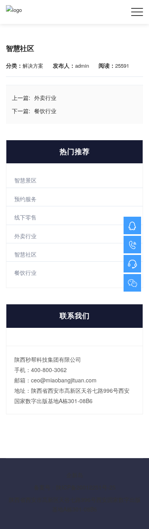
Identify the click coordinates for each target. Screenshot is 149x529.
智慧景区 (25, 180)
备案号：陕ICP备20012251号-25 (75, 487)
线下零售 (25, 217)
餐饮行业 (25, 272)
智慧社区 (25, 254)
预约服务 (25, 199)
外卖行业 (25, 236)
